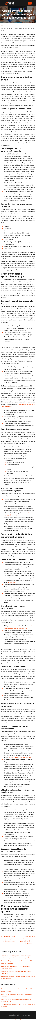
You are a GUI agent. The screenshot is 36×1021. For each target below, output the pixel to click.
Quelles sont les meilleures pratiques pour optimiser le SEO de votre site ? (26, 940)
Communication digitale (8, 26)
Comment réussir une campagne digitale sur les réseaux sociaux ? (9, 939)
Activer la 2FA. (12, 582)
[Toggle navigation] (30, 3)
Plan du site (18, 1020)
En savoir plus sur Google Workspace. (20, 757)
